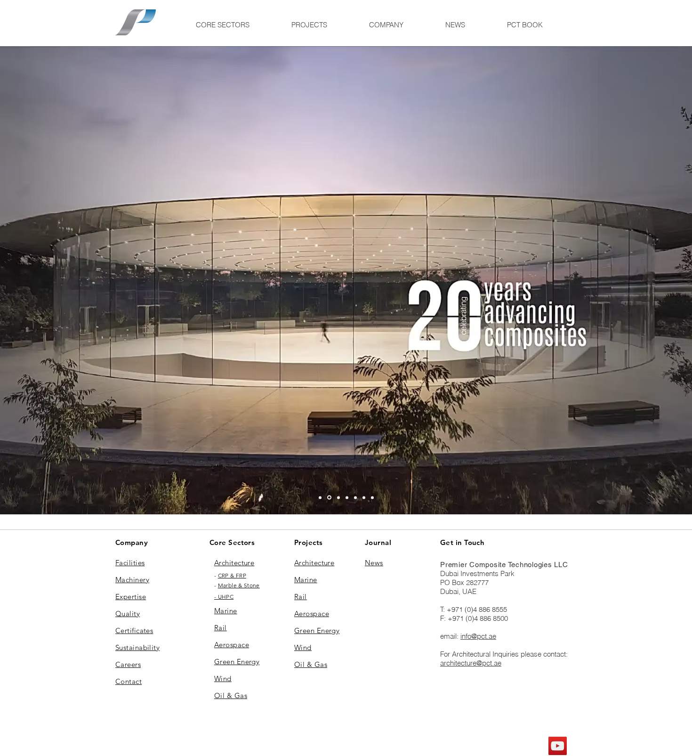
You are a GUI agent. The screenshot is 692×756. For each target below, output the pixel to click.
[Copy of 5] (363, 497)
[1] (320, 497)
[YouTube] (557, 746)
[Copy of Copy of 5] (372, 497)
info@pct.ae (478, 636)
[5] (355, 497)
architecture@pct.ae (470, 662)
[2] (328, 497)
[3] (347, 497)
